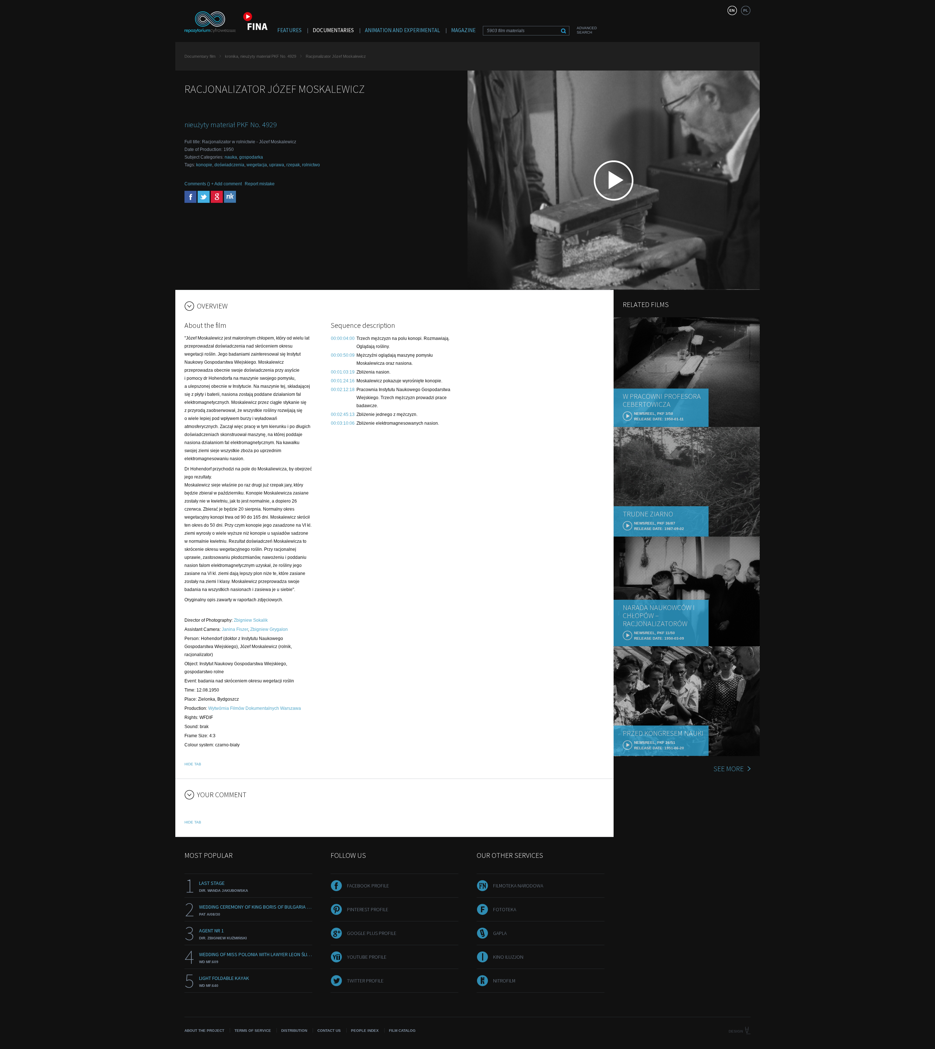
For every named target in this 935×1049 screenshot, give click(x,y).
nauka (231, 157)
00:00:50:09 (343, 355)
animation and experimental (402, 30)
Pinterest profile (367, 909)
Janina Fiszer (235, 629)
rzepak (293, 164)
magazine (463, 30)
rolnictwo (311, 164)
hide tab (192, 764)
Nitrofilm (504, 980)
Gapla (500, 933)
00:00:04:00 (343, 338)
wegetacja (257, 164)
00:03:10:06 (343, 423)
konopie (204, 164)
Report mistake (260, 183)
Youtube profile (366, 957)
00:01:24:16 (343, 380)
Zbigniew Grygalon (269, 629)
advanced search (587, 30)
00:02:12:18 (343, 389)
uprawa (276, 164)
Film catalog (402, 1031)
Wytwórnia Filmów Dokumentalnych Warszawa (254, 708)
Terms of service (252, 1031)
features (289, 30)
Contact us (329, 1031)
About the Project (204, 1031)
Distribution (294, 1031)
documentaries (333, 30)
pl (745, 10)
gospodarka (251, 157)
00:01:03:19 (343, 372)
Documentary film (199, 56)
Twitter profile (365, 980)
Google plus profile (371, 933)
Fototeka (504, 909)
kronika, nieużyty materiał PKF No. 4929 (260, 56)
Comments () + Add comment (213, 183)
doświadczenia (229, 164)
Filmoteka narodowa (518, 885)
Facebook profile (368, 885)
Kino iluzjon (508, 957)
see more (728, 768)
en (731, 10)
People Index (365, 1031)
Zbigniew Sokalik (251, 620)
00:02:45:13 (343, 414)
